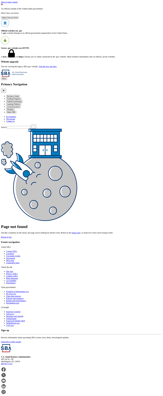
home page (76, 233)
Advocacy (10, 314)
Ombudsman (11, 318)
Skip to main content (9, 2)
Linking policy (12, 276)
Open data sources (13, 296)
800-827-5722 (6, 364)
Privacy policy (12, 274)
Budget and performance (16, 301)
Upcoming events (13, 256)
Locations (10, 254)
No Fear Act (11, 294)
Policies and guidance (15, 298)
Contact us (10, 121)
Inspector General (13, 312)
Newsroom (10, 119)
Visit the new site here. (48, 66)
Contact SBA (11, 251)
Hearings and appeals (14, 316)
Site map (9, 271)
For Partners (11, 117)
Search (3, 127)
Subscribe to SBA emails (11, 342)
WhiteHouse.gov (13, 323)
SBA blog (10, 260)
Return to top (6, 237)
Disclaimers (11, 283)
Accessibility (11, 281)
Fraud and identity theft (15, 321)
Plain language (12, 278)
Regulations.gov (12, 303)
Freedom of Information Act (17, 291)
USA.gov (10, 325)
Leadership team (12, 263)
